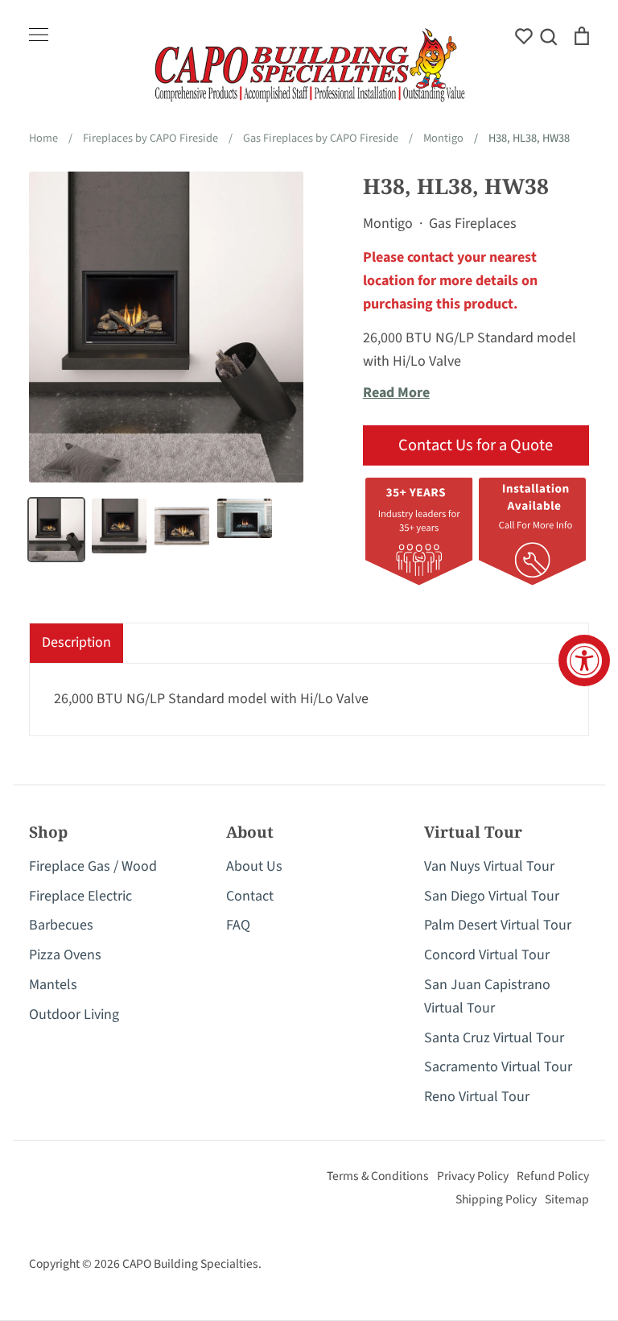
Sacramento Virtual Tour (498, 1067)
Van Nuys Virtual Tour (489, 866)
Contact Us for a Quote (475, 445)
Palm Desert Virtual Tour (497, 925)
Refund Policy (553, 1176)
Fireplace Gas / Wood (93, 866)
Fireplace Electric (80, 896)
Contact (250, 896)
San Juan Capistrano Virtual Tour (487, 996)
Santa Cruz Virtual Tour (494, 1038)
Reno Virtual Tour (476, 1097)
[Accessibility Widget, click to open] (584, 660)
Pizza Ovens (65, 955)
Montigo (388, 223)
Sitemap (567, 1199)
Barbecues (61, 925)
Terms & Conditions (378, 1176)
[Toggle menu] (38, 35)
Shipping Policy (496, 1199)
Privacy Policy (473, 1176)
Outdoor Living (74, 1014)
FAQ (238, 925)
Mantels (53, 985)
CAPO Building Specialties (190, 1264)
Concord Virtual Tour (487, 955)
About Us (254, 866)
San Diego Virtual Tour (491, 896)
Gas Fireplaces (473, 223)
